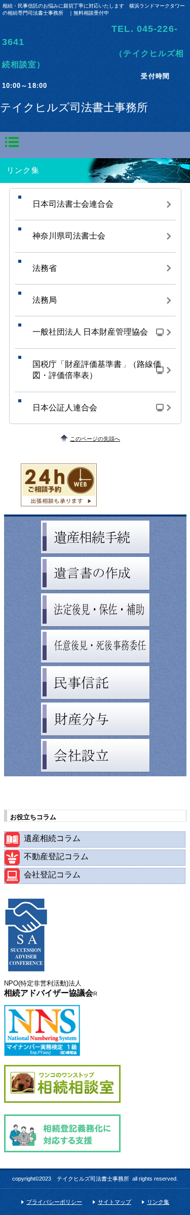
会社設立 (95, 755)
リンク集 (158, 1202)
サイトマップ (114, 1202)
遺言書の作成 (95, 573)
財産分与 (95, 719)
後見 (95, 610)
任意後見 (95, 646)
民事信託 (95, 682)
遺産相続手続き (95, 537)
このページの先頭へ (95, 439)
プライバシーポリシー (54, 1202)
